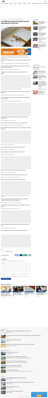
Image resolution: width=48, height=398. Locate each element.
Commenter (6, 25)
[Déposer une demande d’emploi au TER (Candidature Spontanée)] (3, 362)
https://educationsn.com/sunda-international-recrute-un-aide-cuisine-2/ (14, 122)
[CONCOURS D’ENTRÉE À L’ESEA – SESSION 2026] (3, 341)
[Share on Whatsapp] (23, 255)
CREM (42, 36)
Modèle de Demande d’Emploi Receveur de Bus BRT (14, 365)
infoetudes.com (11, 59)
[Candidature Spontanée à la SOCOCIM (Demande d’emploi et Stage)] (3, 358)
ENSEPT (19, 362)
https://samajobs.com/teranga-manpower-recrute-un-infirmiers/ (13, 151)
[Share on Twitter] (21, 255)
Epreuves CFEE (23, 362)
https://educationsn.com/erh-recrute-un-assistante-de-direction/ (13, 179)
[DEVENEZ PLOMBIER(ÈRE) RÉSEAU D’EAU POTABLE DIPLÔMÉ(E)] (3, 379)
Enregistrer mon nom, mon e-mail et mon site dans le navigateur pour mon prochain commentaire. (16, 276)
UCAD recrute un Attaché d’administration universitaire (14, 391)
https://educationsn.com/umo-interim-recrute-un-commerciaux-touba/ (14, 174)
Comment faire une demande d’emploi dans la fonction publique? (42, 22)
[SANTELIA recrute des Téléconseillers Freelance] (35, 72)
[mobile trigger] (2, 1)
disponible (10, 251)
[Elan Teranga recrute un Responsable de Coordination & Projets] (35, 92)
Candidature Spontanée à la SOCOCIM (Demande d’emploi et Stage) (16, 356)
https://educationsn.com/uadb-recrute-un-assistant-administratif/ (13, 169)
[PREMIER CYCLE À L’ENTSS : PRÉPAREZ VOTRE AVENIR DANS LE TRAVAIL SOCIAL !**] (3, 332)
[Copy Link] (30, 255)
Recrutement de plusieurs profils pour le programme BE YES (17, 294)
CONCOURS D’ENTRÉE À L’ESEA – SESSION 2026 (13, 339)
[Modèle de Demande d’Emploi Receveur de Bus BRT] (3, 367)
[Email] (28, 255)
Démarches (39, 24)
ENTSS (10, 332)
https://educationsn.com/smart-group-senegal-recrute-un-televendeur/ (14, 230)
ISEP (16, 366)
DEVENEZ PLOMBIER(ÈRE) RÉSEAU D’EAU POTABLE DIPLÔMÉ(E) (16, 377)
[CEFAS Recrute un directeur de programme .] (29, 289)
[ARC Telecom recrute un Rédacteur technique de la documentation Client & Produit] (6, 289)
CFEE (14, 362)
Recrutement (37, 69)
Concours (39, 36)
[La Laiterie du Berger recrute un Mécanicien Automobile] (41, 289)
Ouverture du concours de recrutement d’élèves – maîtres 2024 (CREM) (42, 34)
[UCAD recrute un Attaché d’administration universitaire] (3, 392)
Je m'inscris (39, 395)
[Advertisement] (24, 11)
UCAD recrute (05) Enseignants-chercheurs (13, 386)
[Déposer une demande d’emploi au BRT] (3, 371)
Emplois (34, 69)
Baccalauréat (40, 41)
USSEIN (26, 362)
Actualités (39, 79)
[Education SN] (3, 1)
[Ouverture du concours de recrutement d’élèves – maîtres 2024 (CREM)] (35, 34)
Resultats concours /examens (42, 42)
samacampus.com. (25, 59)
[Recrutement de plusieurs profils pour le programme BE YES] (18, 289)
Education (42, 79)
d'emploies (7, 251)
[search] (44, 1)
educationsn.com (4, 59)
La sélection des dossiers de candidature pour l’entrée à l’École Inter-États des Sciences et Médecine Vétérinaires (23, 335)
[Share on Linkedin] (25, 255)
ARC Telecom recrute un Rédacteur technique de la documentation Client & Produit (6, 294)
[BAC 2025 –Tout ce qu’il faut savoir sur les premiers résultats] (35, 39)
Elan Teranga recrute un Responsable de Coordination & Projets (42, 92)
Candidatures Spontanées (9, 353)
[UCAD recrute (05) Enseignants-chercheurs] (3, 388)
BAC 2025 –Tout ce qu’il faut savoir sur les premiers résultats (42, 39)
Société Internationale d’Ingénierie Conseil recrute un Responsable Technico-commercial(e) (20, 382)
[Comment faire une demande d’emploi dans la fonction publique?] (35, 23)
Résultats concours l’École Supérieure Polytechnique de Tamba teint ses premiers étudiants (20, 344)
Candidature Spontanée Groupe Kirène (12, 352)
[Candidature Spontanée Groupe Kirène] (3, 353)
